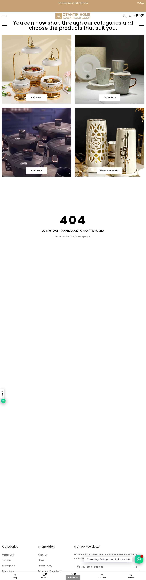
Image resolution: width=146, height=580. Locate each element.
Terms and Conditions (49, 571)
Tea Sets (6, 560)
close (6, 3)
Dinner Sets (8, 571)
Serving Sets (8, 565)
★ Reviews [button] (73, 577)
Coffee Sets (8, 555)
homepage (83, 236)
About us (42, 555)
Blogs (41, 560)
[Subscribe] (134, 567)
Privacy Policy (45, 565)
